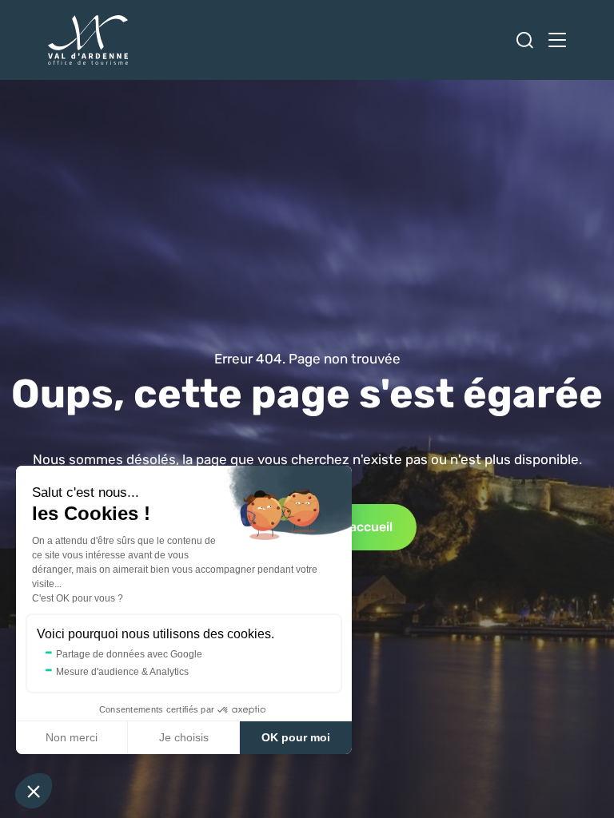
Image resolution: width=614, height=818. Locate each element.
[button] (33, 791)
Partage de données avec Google (129, 654)
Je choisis (184, 737)
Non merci (72, 737)
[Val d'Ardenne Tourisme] (88, 40)
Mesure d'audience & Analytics (122, 671)
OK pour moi (295, 737)
